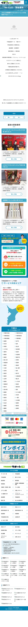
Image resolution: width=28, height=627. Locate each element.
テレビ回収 (17, 487)
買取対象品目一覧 (19, 510)
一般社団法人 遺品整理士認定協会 (9, 548)
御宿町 (5, 405)
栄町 (17, 389)
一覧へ (14, 113)
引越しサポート (18, 490)
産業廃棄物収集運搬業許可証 (9, 550)
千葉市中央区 (7, 333)
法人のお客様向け (19, 500)
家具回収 (17, 480)
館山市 (17, 378)
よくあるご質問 (4, 520)
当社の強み (17, 527)
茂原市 (17, 362)
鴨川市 (5, 386)
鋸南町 (5, 408)
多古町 (17, 394)
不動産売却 (17, 497)
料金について (18, 507)
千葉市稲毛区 (7, 335)
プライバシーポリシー (4, 537)
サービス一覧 (4, 474)
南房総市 (6, 384)
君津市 (5, 365)
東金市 (5, 373)
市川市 (5, 343)
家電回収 (3, 483)
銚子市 (17, 373)
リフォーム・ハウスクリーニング (19, 494)
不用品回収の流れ (5, 517)
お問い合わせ (18, 536)
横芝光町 (18, 386)
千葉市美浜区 (19, 335)
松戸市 (17, 341)
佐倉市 (17, 351)
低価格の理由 (4, 530)
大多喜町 (18, 400)
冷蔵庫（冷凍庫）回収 (6, 487)
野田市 (5, 354)
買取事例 (3, 513)
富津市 (5, 381)
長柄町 (17, 408)
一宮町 (17, 397)
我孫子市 (18, 357)
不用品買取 (3, 477)
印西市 (17, 359)
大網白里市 (18, 376)
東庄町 (5, 397)
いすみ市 (18, 381)
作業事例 (17, 513)
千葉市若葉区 (7, 338)
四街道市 (6, 362)
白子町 (5, 400)
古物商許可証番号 (7, 553)
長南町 (17, 403)
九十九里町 (18, 392)
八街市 (5, 368)
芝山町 (5, 403)
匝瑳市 (17, 384)
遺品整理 (3, 497)
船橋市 (5, 341)
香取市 (17, 365)
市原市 (5, 346)
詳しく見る (14, 159)
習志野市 (18, 349)
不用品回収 (17, 474)
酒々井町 (6, 389)
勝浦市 (5, 392)
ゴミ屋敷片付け (4, 493)
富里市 (5, 376)
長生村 (5, 394)
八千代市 (6, 349)
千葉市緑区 (18, 338)
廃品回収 (3, 480)
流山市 (17, 346)
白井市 (5, 370)
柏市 (17, 343)
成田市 (5, 357)
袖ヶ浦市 (18, 368)
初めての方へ (4, 507)
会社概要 (3, 533)
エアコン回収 (4, 490)
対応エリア (3, 527)
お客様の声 (17, 517)
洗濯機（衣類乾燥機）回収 (20, 484)
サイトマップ (18, 533)
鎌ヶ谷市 (6, 359)
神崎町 (5, 411)
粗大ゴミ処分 (18, 477)
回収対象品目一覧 (5, 510)
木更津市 (18, 354)
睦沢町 (17, 405)
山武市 (5, 378)
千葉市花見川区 (19, 333)
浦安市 (5, 351)
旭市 (17, 370)
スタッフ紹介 (18, 530)
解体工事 (3, 500)
